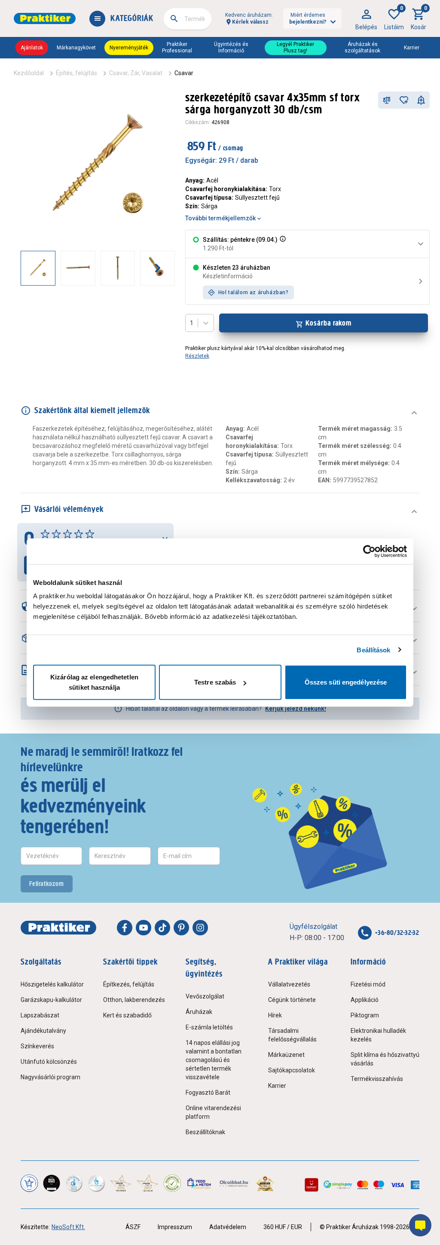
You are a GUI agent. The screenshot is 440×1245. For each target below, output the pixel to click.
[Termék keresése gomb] (174, 18)
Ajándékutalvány (43, 1030)
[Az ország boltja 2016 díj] (120, 1183)
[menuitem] (366, 18)
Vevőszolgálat (205, 996)
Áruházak (199, 1011)
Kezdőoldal (29, 73)
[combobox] (187, 19)
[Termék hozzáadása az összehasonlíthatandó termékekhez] (386, 100)
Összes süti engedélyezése (346, 682)
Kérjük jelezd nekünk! (295, 708)
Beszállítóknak (205, 1132)
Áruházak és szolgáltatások (362, 47)
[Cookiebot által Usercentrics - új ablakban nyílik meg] (369, 551)
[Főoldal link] (45, 18)
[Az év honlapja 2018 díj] (73, 1183)
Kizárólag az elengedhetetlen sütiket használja (94, 682)
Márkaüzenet (286, 1054)
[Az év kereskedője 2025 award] (265, 1183)
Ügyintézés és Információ (231, 47)
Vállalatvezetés (289, 984)
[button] (282, 244)
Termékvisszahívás (377, 1078)
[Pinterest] (181, 927)
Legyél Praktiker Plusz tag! (295, 47)
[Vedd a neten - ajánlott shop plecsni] (199, 1183)
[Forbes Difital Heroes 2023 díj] (51, 1183)
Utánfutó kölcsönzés (49, 1061)
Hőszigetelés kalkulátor (52, 984)
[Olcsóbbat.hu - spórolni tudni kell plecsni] (234, 1183)
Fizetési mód (368, 984)
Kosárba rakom (328, 323)
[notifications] (421, 100)
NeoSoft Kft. (68, 1227)
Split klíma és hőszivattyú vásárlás (385, 1059)
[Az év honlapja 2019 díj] (96, 1183)
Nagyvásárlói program (50, 1077)
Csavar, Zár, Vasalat (135, 73)
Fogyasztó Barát (208, 1092)
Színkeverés (37, 1046)
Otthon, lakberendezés (134, 999)
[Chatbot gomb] (420, 1225)
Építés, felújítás (76, 73)
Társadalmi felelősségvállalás (292, 1035)
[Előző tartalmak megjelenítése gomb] (20, 268)
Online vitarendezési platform (213, 1112)
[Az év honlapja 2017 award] (147, 1183)
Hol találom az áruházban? (253, 292)
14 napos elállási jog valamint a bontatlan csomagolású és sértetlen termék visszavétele (213, 1060)
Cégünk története (292, 999)
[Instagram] (200, 927)
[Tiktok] (162, 927)
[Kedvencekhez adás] (403, 100)
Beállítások (373, 649)
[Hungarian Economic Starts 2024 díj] (29, 1183)
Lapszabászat (40, 1015)
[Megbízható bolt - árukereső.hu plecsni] (172, 1183)
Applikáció (365, 999)
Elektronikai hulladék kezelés (378, 1035)
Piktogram (365, 1015)
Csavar (183, 73)
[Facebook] (124, 927)
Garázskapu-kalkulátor (51, 999)
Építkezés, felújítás (128, 984)
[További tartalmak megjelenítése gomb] (157, 268)
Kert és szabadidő (127, 1015)
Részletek (197, 356)
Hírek (275, 1015)
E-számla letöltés (209, 1027)
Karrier (411, 48)
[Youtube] (143, 927)
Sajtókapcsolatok (291, 1070)
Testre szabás (215, 682)
